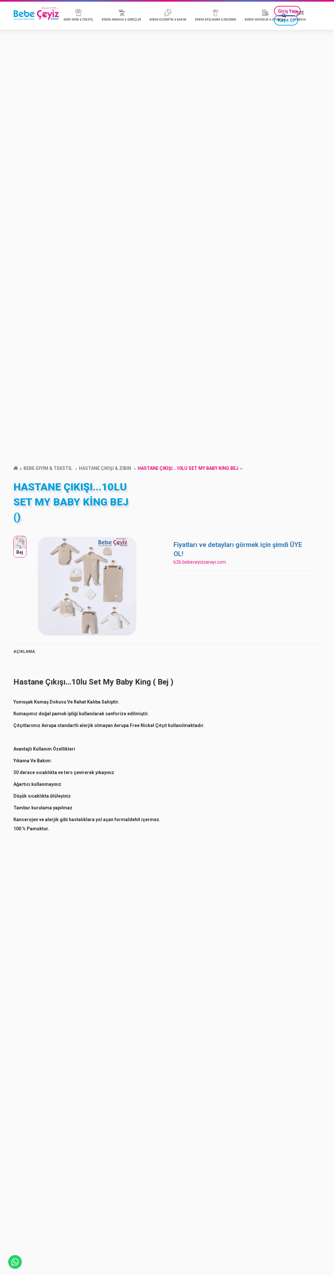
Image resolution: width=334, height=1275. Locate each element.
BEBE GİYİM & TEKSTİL (47, 468)
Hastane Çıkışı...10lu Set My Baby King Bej (188, 468)
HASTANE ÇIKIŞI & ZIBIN (105, 468)
